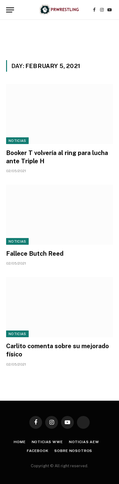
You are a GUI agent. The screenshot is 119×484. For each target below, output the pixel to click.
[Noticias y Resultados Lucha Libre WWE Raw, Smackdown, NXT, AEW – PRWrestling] (59, 10)
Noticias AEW (84, 442)
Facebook (38, 451)
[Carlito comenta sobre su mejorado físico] (59, 307)
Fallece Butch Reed (34, 253)
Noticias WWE (47, 442)
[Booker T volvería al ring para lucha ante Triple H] (59, 114)
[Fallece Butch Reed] (59, 215)
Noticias (17, 141)
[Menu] (10, 10)
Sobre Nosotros (73, 451)
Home (19, 442)
